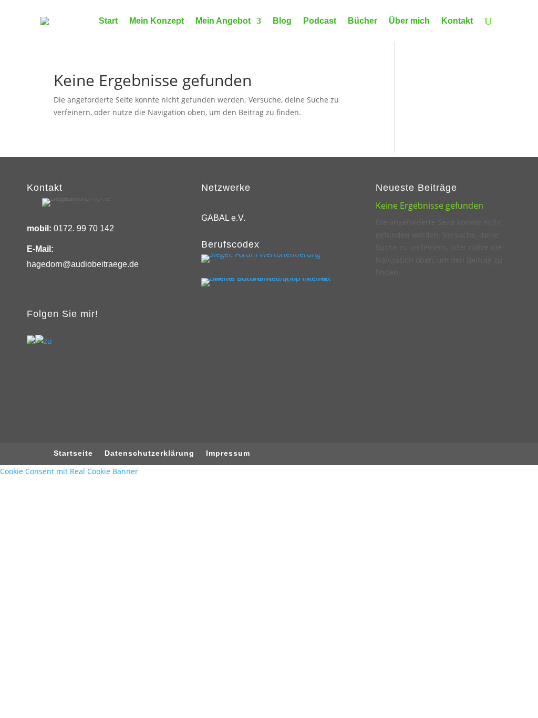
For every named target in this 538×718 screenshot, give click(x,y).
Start (108, 20)
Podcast (319, 20)
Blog (282, 20)
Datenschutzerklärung (149, 453)
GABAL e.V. (223, 217)
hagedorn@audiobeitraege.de (83, 264)
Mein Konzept (156, 20)
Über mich (409, 20)
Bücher (362, 20)
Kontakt (457, 20)
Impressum (228, 453)
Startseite (73, 453)
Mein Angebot (223, 20)
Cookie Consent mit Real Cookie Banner (69, 471)
